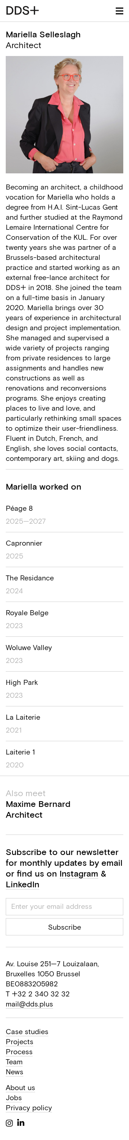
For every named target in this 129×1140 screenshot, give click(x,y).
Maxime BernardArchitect (38, 803)
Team (14, 1061)
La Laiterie (23, 717)
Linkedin (20, 1122)
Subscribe (64, 927)
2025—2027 (26, 521)
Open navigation (119, 11)
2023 (14, 625)
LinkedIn (22, 884)
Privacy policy (29, 1107)
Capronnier (24, 543)
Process (19, 1051)
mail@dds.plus (29, 1004)
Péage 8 (19, 508)
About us (20, 1087)
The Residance (30, 578)
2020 (15, 765)
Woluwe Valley (29, 647)
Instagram (78, 873)
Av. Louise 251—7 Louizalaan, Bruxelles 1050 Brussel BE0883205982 (52, 973)
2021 (14, 730)
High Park (22, 682)
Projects (19, 1041)
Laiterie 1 (20, 752)
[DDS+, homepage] (22, 10)
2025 (14, 556)
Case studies (27, 1031)
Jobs (14, 1097)
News (14, 1071)
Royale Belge (27, 612)
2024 (14, 591)
